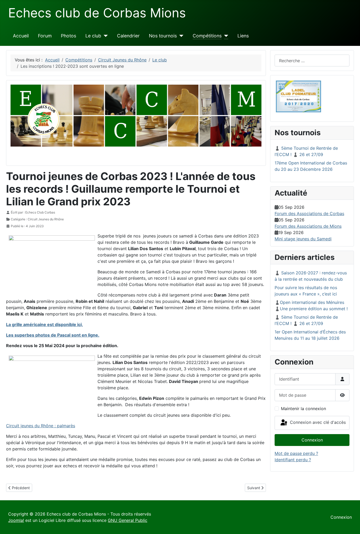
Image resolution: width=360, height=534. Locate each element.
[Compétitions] (225, 35)
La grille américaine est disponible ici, (44, 324)
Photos (68, 35)
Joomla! (16, 520)
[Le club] (104, 35)
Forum (45, 35)
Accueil (21, 35)
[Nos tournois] (180, 35)
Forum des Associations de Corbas (309, 213)
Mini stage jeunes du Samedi (303, 238)
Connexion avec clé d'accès (317, 422)
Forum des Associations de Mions (308, 226)
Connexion (312, 440)
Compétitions (207, 35)
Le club (93, 35)
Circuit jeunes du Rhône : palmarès (40, 425)
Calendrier (128, 35)
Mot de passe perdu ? (296, 453)
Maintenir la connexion (303, 408)
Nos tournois (163, 35)
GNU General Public (127, 520)
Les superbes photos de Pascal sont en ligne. (52, 335)
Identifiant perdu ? (293, 459)
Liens (243, 35)
